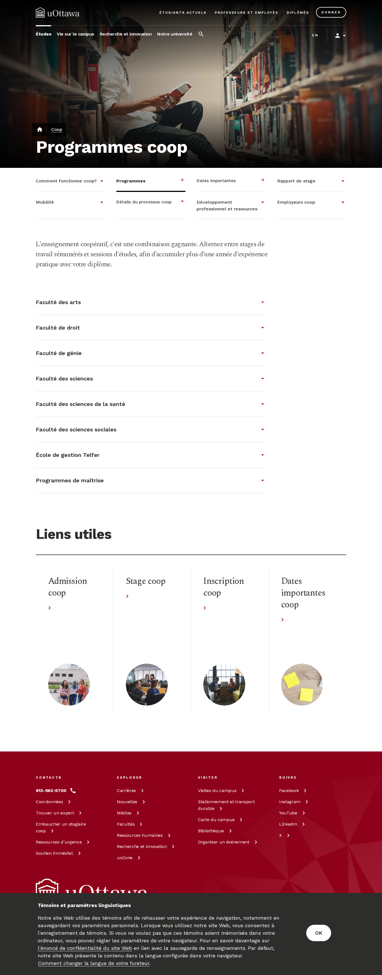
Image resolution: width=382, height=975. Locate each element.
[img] (57, 12)
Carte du (216, 819)
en (315, 35)
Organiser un (223, 842)
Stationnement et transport (226, 805)
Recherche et (142, 846)
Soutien (54, 853)
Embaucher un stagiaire (61, 827)
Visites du (217, 790)
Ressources (59, 842)
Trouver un (55, 813)
